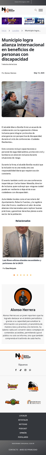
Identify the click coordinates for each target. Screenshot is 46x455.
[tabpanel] (23, 248)
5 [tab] (27, 275)
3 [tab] (20, 275)
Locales (23, 416)
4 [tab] (24, 275)
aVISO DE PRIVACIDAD (28, 450)
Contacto (13, 450)
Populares (23, 437)
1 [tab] (14, 275)
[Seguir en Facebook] (16, 370)
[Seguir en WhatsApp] (30, 370)
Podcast (23, 429)
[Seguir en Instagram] (25, 370)
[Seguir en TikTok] (21, 370)
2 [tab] (17, 275)
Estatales (23, 420)
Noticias (23, 424)
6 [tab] (30, 275)
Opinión (23, 433)
